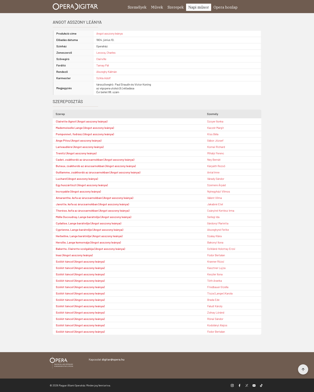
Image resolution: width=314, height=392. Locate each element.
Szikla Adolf (103, 78)
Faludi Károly (214, 306)
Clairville (101, 59)
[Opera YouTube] (254, 385)
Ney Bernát (214, 159)
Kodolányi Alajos (217, 325)
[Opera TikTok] (261, 385)
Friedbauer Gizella (217, 287)
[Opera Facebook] (239, 385)
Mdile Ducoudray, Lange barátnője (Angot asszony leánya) (93, 217)
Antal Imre (213, 172)
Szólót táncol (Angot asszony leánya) (80, 261)
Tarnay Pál (102, 65)
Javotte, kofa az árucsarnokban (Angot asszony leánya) (92, 204)
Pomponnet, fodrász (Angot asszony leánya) (85, 134)
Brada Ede (213, 299)
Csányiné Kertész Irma (220, 210)
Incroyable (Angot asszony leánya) (78, 191)
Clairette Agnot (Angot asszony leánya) (81, 121)
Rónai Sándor (215, 318)
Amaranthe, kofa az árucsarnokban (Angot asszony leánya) (94, 197)
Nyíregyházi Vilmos (218, 191)
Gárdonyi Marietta (217, 223)
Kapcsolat (106, 359)
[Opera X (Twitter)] (247, 385)
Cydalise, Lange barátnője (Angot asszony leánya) (88, 223)
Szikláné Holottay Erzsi (221, 248)
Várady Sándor (215, 178)
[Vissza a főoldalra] (61, 363)
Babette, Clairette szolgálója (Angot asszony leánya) (90, 248)
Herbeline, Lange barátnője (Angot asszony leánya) (89, 236)
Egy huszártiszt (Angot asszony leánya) (82, 185)
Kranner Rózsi (215, 261)
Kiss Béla (212, 134)
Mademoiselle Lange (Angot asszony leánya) (85, 127)
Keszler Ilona (215, 274)
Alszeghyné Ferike (218, 229)
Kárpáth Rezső (216, 166)
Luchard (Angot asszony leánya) (77, 178)
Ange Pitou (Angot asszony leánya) (78, 140)
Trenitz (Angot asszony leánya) (76, 153)
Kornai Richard (216, 147)
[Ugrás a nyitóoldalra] (75, 6)
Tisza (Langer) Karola (220, 293)
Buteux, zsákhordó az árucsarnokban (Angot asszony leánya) (96, 166)
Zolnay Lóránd (215, 312)
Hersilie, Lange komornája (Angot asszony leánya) (88, 242)
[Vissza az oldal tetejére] (303, 369)
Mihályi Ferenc (215, 153)
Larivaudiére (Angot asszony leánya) (80, 147)
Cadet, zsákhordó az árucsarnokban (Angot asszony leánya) (95, 159)
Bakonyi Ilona (215, 242)
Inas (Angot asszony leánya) (74, 255)
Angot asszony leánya (109, 33)
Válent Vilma (214, 197)
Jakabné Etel (215, 204)
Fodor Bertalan (216, 255)
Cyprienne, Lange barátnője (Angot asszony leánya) (89, 229)
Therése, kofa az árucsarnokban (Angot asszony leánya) (92, 210)
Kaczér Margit (215, 127)
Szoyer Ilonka (215, 121)
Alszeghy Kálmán (106, 71)
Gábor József (215, 140)
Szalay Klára (214, 236)
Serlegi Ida (213, 217)
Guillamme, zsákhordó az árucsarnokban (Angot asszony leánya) (98, 172)
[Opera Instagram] (232, 385)
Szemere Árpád (216, 185)
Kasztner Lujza (216, 268)
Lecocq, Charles (106, 52)
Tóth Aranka (214, 280)
